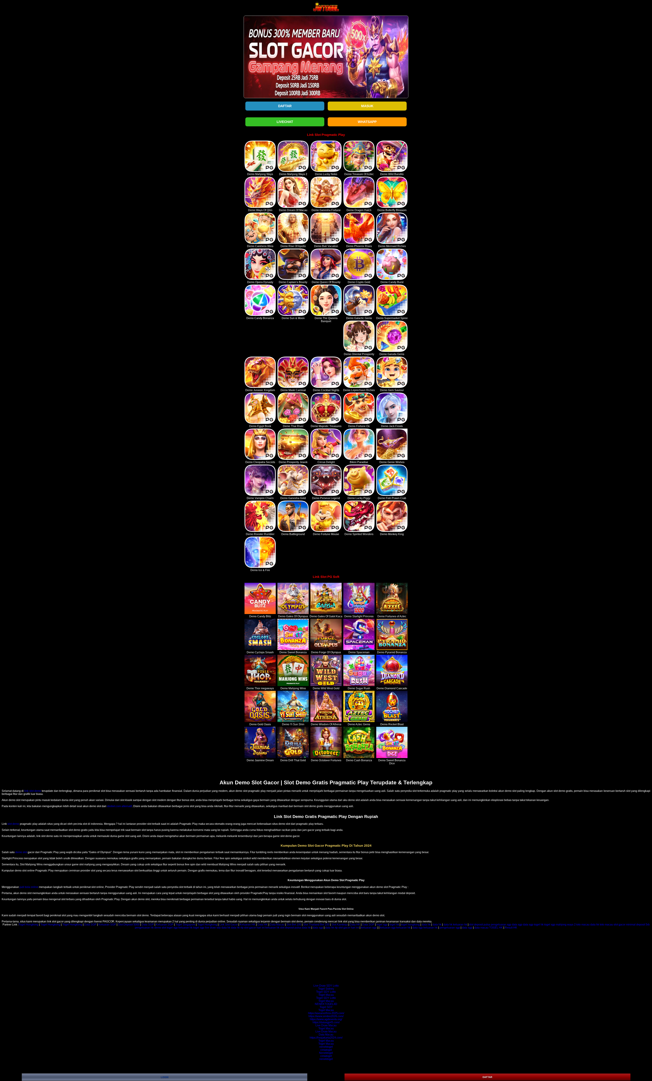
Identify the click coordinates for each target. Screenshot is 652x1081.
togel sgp (381, 924)
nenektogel (326, 1046)
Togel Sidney (326, 988)
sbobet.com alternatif (119, 806)
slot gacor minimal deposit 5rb (632, 924)
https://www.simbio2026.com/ (326, 1016)
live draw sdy (213, 927)
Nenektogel (326, 1052)
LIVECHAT (285, 122)
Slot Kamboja (339, 924)
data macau (481, 927)
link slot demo (32, 790)
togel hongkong (410, 924)
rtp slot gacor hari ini (252, 927)
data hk (426, 924)
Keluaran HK (247, 924)
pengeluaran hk (144, 927)
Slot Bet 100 (293, 924)
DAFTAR (487, 1077)
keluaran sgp (369, 927)
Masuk (367, 106)
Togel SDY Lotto (326, 991)
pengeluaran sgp (501, 924)
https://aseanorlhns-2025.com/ (326, 1013)
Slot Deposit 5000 (129, 924)
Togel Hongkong (28, 924)
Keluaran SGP (107, 924)
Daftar (285, 106)
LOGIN (164, 1077)
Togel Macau (326, 994)
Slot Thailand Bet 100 (316, 924)
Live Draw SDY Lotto (326, 985)
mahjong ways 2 (566, 924)
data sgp (517, 924)
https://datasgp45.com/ (326, 1022)
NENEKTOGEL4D (326, 1004)
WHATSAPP (367, 122)
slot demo (13, 823)
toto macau (583, 924)
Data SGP (90, 924)
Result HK (511, 927)
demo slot (21, 852)
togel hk (394, 924)
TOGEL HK (496, 927)
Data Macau (277, 924)
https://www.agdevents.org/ (326, 1019)
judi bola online (29, 887)
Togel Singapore (185, 924)
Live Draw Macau (326, 1025)
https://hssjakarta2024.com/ (326, 1037)
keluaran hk (460, 924)
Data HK (262, 924)
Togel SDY (326, 1007)
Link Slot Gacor (228, 924)
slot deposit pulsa (479, 924)
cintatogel (326, 1049)
